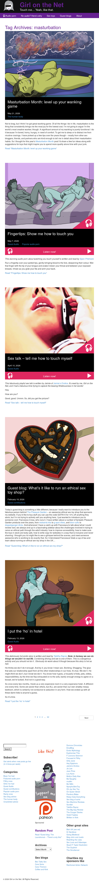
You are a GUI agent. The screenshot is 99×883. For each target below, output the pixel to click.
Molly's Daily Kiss (73, 776)
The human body (15, 116)
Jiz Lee (69, 768)
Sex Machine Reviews (75, 802)
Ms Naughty (71, 778)
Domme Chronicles (74, 745)
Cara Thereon (41, 866)
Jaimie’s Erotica (60, 383)
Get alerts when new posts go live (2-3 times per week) (17, 762)
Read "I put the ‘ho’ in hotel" (17, 701)
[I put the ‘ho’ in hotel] (49, 592)
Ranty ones (8, 794)
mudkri (69, 781)
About (79, 15)
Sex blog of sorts (73, 799)
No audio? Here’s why (31, 15)
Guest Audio (13, 244)
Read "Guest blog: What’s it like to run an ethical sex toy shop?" (34, 545)
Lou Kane (70, 773)
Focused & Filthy (73, 758)
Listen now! (49, 251)
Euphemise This (73, 753)
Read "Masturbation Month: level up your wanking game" (31, 148)
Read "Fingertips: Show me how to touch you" (26, 272)
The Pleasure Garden (37, 512)
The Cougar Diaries (74, 812)
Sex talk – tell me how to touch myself (40, 358)
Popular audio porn (31, 244)
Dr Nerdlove (71, 832)
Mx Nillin (70, 784)
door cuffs (74, 522)
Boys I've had (8, 776)
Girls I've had (8, 783)
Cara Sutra (39, 864)
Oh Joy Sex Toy (73, 789)
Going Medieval (73, 834)
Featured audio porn (11, 778)
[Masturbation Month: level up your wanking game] (49, 63)
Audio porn (11, 15)
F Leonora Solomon (75, 755)
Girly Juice (71, 760)
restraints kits (45, 522)
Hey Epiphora (72, 763)
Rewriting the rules (74, 839)
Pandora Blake (73, 794)
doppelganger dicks (14, 525)
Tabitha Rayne (60, 656)
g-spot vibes (59, 522)
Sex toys (51, 15)
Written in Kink (72, 817)
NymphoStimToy (73, 786)
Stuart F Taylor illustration (77, 845)
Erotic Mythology (73, 750)
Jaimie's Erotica (73, 766)
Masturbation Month (45, 141)
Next (86, 718)
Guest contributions (16, 502)
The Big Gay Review (75, 809)
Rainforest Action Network (77, 865)
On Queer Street (73, 791)
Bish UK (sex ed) (73, 829)
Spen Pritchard (86, 258)
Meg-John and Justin (75, 837)
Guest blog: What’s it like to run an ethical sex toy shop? (47, 490)
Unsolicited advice (10, 801)
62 (48, 717)
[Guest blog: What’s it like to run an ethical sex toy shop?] (49, 449)
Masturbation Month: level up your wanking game (44, 104)
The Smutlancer (73, 850)
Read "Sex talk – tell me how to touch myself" (25, 402)
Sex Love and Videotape (76, 842)
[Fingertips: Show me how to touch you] (49, 195)
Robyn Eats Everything (76, 797)
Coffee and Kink (41, 869)
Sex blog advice (9, 796)
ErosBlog (70, 748)
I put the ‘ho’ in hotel (25, 631)
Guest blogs (65, 15)
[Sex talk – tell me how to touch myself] (49, 320)
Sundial (70, 804)
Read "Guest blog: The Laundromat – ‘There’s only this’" (48, 835)
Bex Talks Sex (41, 861)
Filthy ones (7, 781)
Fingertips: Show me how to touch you (40, 233)
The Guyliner (72, 847)
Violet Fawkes (72, 815)
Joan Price (71, 771)
